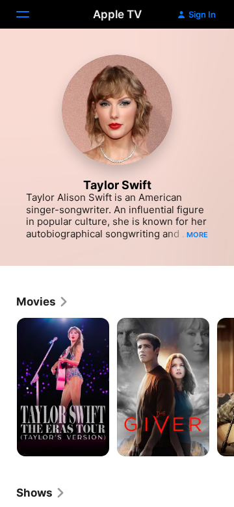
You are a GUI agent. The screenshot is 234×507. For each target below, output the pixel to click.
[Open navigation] (30, 14)
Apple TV (117, 14)
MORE (197, 234)
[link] (42, 301)
